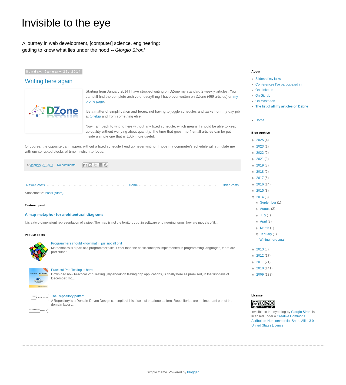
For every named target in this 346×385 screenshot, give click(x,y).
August (265, 209)
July (263, 215)
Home (133, 185)
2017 (260, 178)
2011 (260, 262)
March (265, 228)
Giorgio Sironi (301, 312)
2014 (260, 197)
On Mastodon (265, 101)
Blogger (192, 372)
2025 (260, 140)
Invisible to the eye (66, 23)
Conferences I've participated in (278, 84)
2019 (260, 165)
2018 (260, 172)
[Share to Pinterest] (105, 165)
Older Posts (230, 185)
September (268, 202)
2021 (260, 159)
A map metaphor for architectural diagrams (64, 214)
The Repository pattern (68, 296)
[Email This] (85, 165)
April (264, 221)
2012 (260, 255)
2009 (260, 274)
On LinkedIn (264, 90)
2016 (260, 184)
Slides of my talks (268, 79)
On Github (262, 95)
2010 (260, 268)
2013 (260, 249)
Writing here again (48, 81)
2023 (260, 146)
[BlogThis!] (90, 165)
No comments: (67, 165)
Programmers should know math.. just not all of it (86, 243)
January (266, 234)
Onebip (95, 116)
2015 (260, 190)
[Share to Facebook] (100, 165)
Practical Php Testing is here (72, 270)
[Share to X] (95, 165)
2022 (260, 153)
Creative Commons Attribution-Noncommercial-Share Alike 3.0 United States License (282, 320)
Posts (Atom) (54, 193)
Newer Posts (35, 185)
